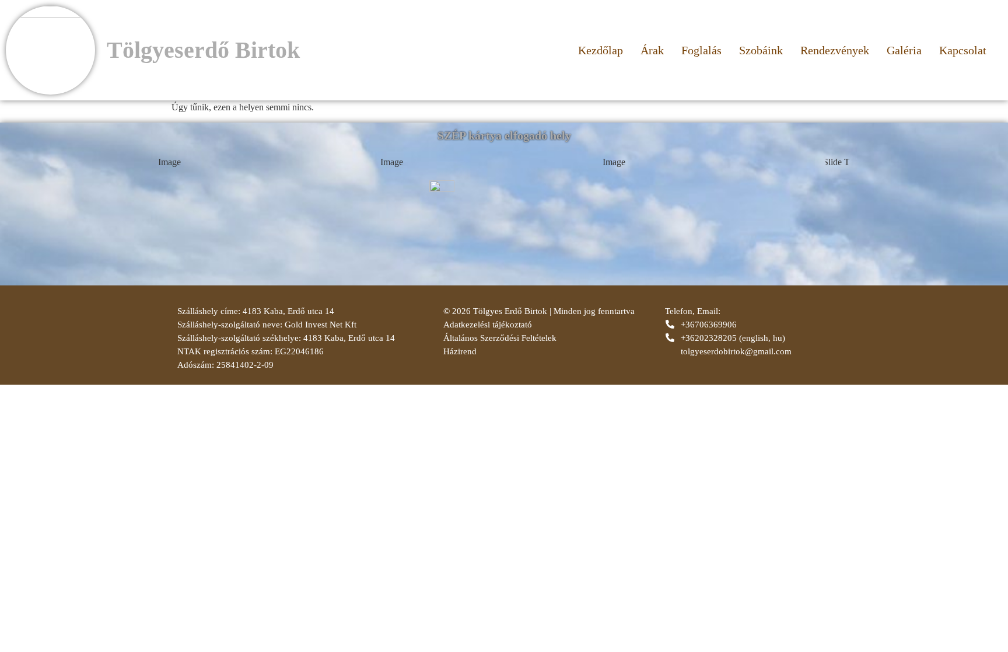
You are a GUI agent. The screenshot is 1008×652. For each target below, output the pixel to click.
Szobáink (761, 50)
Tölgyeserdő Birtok (203, 50)
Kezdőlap (600, 50)
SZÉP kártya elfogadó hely (504, 135)
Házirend (460, 351)
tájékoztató (511, 324)
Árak (652, 50)
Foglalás (701, 50)
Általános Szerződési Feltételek (499, 338)
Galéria (904, 50)
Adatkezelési (466, 324)
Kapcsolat (962, 50)
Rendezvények (834, 50)
